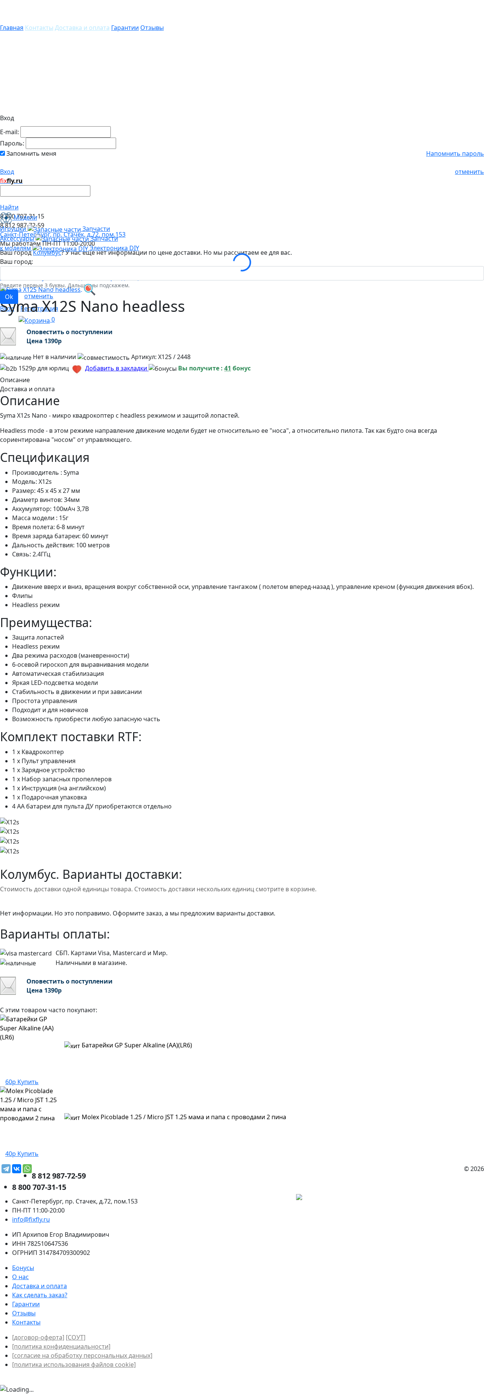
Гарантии (125, 27)
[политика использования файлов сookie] (74, 1364)
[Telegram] (6, 1168)
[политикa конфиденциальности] (61, 1346)
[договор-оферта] (38, 1337)
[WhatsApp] (27, 1168)
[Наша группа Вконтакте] (427, 1198)
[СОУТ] (75, 1337)
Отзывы (152, 27)
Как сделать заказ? (39, 1295)
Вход (7, 171)
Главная (11, 27)
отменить (469, 171)
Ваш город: (16, 261)
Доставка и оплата (82, 27)
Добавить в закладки (117, 368)
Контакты (39, 27)
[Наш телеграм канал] (333, 1198)
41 (227, 368)
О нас (20, 1277)
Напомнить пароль (455, 153)
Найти (9, 207)
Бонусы (23, 1268)
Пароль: (12, 143)
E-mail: (9, 132)
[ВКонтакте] (16, 1168)
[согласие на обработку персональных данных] (82, 1355)
